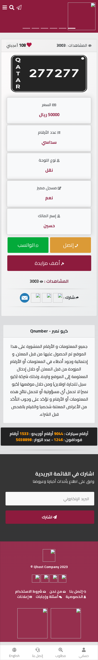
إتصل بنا (37, 655)
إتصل (69, 245)
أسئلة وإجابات (47, 596)
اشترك (47, 517)
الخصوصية (75, 596)
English (14, 655)
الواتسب (27, 245)
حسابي (84, 655)
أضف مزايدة (48, 263)
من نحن (56, 591)
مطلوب (60, 655)
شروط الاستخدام (29, 591)
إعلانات (23, 596)
